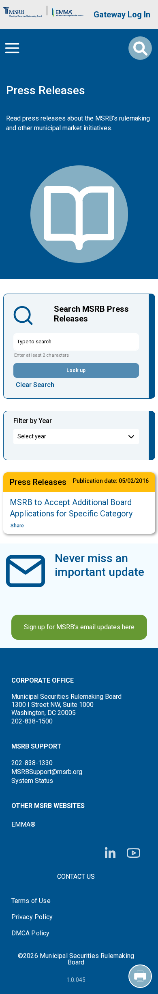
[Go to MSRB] (22, 10)
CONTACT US (76, 876)
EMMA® (23, 824)
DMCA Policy (30, 933)
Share (17, 526)
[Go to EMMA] (67, 10)
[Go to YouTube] (133, 853)
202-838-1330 (32, 763)
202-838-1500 (32, 721)
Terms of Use (31, 901)
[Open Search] (140, 48)
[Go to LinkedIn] (110, 853)
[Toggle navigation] (12, 48)
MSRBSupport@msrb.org (46, 772)
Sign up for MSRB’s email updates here (79, 627)
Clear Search (35, 385)
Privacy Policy (32, 917)
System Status (32, 781)
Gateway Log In (122, 14)
